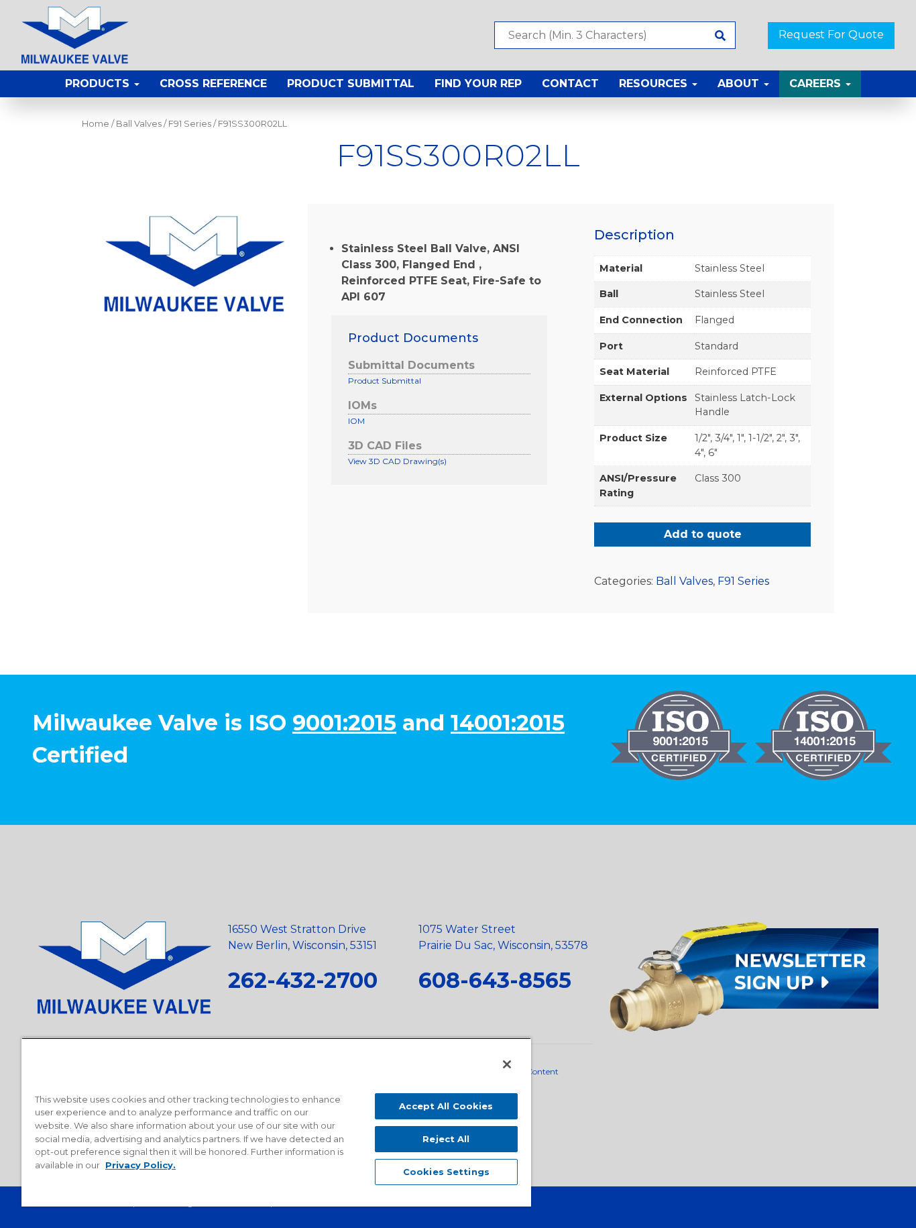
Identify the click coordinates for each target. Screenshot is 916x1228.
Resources (655, 83)
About (740, 83)
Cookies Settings (446, 1171)
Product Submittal (350, 83)
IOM (356, 421)
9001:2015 (344, 723)
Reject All (445, 1138)
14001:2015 (508, 723)
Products (99, 83)
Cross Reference (213, 83)
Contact (570, 83)
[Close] (507, 1064)
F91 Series (189, 124)
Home (95, 124)
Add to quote (703, 534)
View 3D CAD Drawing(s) (397, 461)
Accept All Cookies (446, 1106)
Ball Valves (139, 124)
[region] (276, 1122)
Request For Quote (831, 34)
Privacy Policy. (140, 1165)
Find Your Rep (478, 83)
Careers (816, 83)
